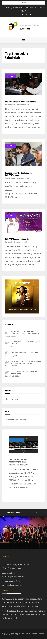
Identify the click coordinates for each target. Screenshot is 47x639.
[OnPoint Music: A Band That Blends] (23, 84)
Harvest (10, 76)
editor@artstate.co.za (11, 568)
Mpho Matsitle (10, 178)
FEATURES (14, 633)
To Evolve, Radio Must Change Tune (24, 353)
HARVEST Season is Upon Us (17, 239)
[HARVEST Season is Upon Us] (23, 222)
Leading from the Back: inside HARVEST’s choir (18, 174)
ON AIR (34, 633)
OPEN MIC (41, 633)
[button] (18, 14)
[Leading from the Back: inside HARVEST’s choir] (23, 154)
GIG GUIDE (14, 634)
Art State (25, 28)
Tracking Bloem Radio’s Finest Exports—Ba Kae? (25, 343)
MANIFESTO (6, 634)
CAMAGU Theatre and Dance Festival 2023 (18, 461)
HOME (3, 633)
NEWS (11, 537)
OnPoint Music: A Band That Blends (20, 102)
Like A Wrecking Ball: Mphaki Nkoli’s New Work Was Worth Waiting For (26, 362)
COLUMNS (22, 633)
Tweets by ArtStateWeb (15, 420)
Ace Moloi (8, 242)
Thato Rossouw (10, 105)
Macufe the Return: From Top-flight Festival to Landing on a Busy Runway (25, 333)
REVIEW (28, 633)
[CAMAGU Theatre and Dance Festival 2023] (23, 444)
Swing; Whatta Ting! (18, 542)
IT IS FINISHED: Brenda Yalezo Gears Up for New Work (26, 372)
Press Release (16, 440)
